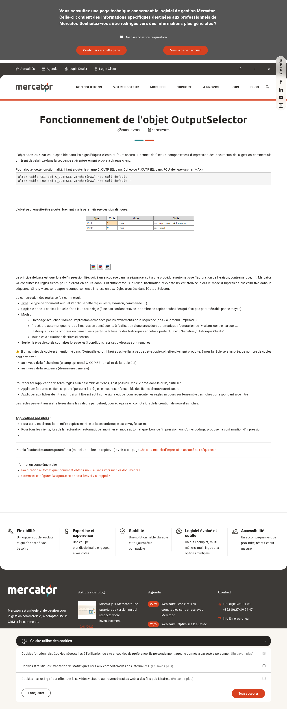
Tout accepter (248, 693)
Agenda (52, 68)
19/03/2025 (85, 626)
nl (255, 68)
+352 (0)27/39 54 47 (238, 609)
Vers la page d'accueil (185, 50)
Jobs (235, 87)
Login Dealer (78, 68)
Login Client (107, 68)
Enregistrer (36, 693)
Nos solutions (89, 87)
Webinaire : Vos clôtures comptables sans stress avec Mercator (182, 609)
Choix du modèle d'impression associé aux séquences (178, 450)
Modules (158, 87)
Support (184, 87)
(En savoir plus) (242, 653)
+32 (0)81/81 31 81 (237, 604)
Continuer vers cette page (101, 50)
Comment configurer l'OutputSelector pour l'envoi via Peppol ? (65, 476)
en (270, 68)
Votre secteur (126, 87)
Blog (254, 87)
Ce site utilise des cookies (51, 641)
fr (240, 68)
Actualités (27, 68)
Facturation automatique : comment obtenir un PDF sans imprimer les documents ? (81, 470)
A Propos (211, 87)
